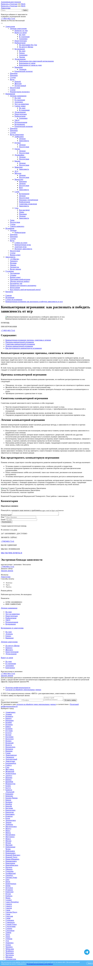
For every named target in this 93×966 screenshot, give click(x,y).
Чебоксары (9, 949)
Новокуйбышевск (12, 859)
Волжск (8, 741)
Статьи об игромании (13, 299)
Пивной (18, 81)
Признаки (14, 75)
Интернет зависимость (23, 249)
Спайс (17, 192)
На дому (22, 35)
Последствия (15, 88)
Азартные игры (21, 247)
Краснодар (9, 812)
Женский (18, 84)
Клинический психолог (24, 71)
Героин (17, 149)
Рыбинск (8, 896)
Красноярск (10, 814)
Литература (14, 267)
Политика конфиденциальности (17, 688)
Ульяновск (9, 943)
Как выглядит (24, 210)
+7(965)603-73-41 (7, 541)
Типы (12, 220)
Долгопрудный (11, 759)
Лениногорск (10, 820)
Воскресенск (10, 747)
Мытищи (8, 845)
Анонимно (23, 39)
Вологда (8, 745)
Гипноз (22, 53)
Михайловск (10, 835)
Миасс (7, 831)
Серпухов (9, 916)
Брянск (8, 727)
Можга (8, 839)
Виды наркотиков (17, 135)
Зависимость (24, 141)
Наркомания (10, 94)
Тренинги (14, 261)
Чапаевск (9, 947)
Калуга (8, 788)
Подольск (9, 888)
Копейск (8, 804)
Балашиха (9, 716)
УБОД (17, 120)
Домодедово (5, 8)
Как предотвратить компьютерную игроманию (23, 348)
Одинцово (9, 871)
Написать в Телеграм (9, 4)
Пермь (7, 886)
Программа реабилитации (20, 279)
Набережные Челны (10, 848)
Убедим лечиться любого (19, 281)
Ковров (8, 800)
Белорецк (9, 724)
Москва (8, 841)
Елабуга (8, 765)
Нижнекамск (10, 853)
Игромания (9, 228)
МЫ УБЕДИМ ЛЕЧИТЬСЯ (11, 553)
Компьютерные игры (23, 245)
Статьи (12, 90)
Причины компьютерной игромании (19, 342)
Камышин (9, 794)
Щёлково (8, 957)
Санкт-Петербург (12, 902)
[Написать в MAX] (87, 948)
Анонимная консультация (11, 2)
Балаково (8, 729)
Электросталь (10, 959)
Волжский (9, 743)
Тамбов (8, 932)
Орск (7, 879)
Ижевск (8, 780)
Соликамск (9, 920)
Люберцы (9, 824)
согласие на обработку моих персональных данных (36, 704)
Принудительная (11, 652)
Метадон (18, 173)
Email (3, 519)
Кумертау (9, 816)
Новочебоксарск (11, 865)
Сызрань (8, 928)
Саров (7, 910)
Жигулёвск (9, 769)
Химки (8, 945)
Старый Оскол (11, 924)
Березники (9, 720)
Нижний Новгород (12, 855)
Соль (16, 208)
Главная (8, 295)
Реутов (8, 894)
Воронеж (8, 751)
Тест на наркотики (22, 104)
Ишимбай (9, 782)
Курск (7, 818)
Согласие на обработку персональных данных (23, 690)
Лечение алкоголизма (18, 28)
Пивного (8, 648)
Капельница (10, 668)
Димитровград (11, 755)
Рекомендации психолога (20, 92)
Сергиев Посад (11, 912)
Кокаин (17, 161)
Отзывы (13, 275)
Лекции (13, 265)
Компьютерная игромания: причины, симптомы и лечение (28, 340)
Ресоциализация (21, 122)
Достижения (15, 273)
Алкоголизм (10, 26)
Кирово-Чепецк (11, 798)
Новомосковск (11, 861)
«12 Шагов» (14, 259)
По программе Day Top (28, 45)
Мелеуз (8, 828)
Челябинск (9, 951)
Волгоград (9, 739)
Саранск (8, 904)
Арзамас (8, 714)
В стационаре (24, 37)
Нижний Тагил (11, 857)
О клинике (9, 271)
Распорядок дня (16, 283)
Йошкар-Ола (10, 784)
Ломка (21, 212)
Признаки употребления (28, 200)
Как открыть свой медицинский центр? (25, 290)
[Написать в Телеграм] (87, 952)
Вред (21, 188)
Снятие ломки (20, 106)
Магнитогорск (11, 826)
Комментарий (6, 515)
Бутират (18, 143)
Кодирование (20, 49)
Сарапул (8, 906)
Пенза (7, 881)
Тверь (7, 935)
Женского (9, 650)
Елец (7, 767)
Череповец (9, 953)
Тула (7, 941)
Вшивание (19, 67)
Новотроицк (10, 863)
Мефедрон (19, 167)
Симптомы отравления (28, 204)
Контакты (9, 292)
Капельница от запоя (27, 63)
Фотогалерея (15, 287)
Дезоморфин (19, 155)
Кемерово (9, 796)
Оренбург (9, 875)
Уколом (22, 57)
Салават (8, 900)
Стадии (13, 77)
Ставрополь (10, 922)
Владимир (9, 737)
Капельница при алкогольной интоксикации (36, 61)
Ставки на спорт (21, 243)
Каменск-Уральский (9, 791)
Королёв (8, 806)
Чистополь (9, 955)
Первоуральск (10, 884)
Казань (8, 786)
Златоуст (8, 775)
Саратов (8, 908)
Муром (8, 843)
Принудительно (21, 41)
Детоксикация (20, 59)
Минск (8, 833)
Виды (12, 79)
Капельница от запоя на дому (30, 65)
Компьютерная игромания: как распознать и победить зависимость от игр (34, 302)
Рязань (7, 898)
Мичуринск (10, 837)
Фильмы (13, 263)
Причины (13, 73)
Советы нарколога (17, 226)
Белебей (8, 722)
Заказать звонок (7, 571)
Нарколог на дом (21, 30)
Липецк (8, 822)
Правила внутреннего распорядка (23, 285)
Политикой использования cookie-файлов (40, 964)
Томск (7, 937)
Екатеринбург (10, 763)
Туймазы (8, 939)
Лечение (22, 139)
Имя (3, 517)
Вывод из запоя (21, 33)
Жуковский (9, 771)
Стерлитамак (10, 926)
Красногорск (10, 810)
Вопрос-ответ (15, 255)
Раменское (9, 892)
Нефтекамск (10, 851)
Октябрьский (10, 873)
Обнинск (8, 869)
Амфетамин (19, 137)
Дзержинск (9, 757)
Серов (7, 914)
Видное (8, 735)
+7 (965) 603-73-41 (8, 18)
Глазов (8, 753)
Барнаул (8, 718)
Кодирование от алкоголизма (12, 628)
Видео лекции (15, 269)
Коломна (8, 802)
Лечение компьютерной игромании (19, 346)
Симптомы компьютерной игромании (20, 344)
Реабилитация (20, 43)
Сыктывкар (9, 930)
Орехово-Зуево (11, 877)
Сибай (7, 918)
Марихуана (19, 179)
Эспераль (22, 69)
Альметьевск (10, 712)
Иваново (8, 777)
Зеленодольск (10, 773)
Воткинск (9, 749)
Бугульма (9, 731)
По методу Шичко (26, 47)
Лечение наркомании (18, 96)
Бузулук (8, 733)
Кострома (9, 808)
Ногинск (8, 867)
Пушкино (9, 890)
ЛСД (16, 171)
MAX (23, 4)
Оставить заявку (70, 700)
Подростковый (20, 86)
